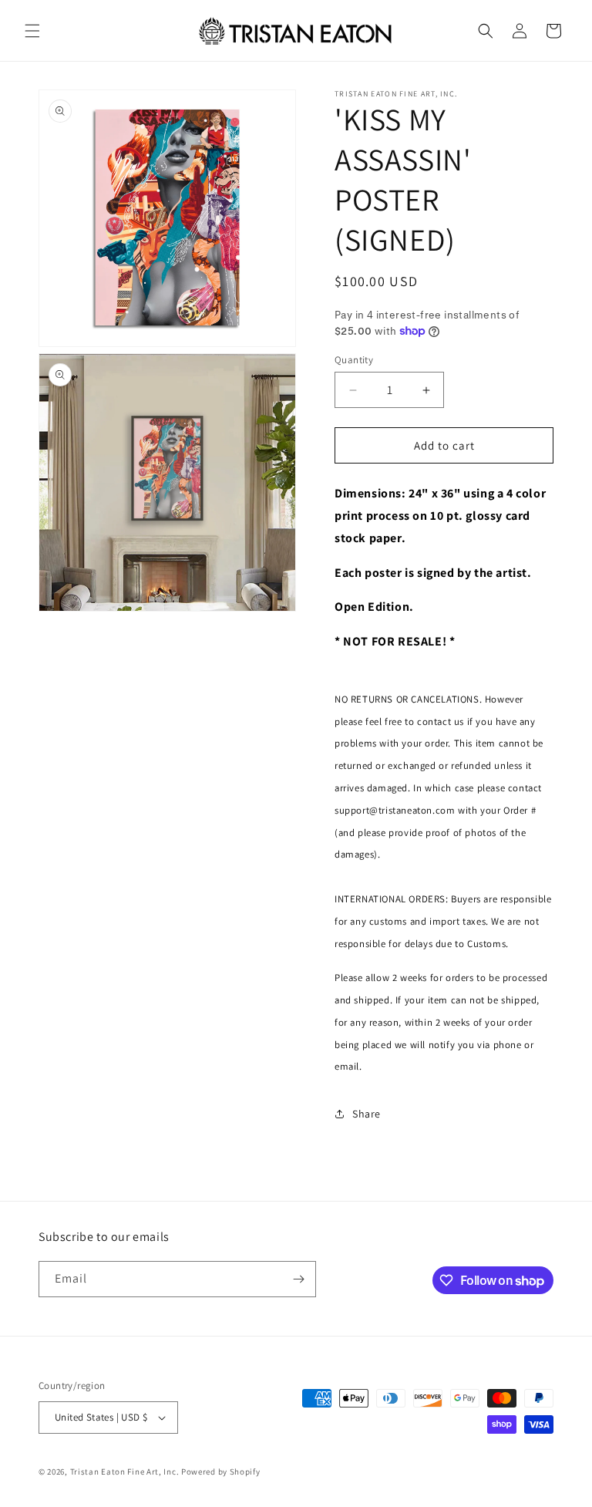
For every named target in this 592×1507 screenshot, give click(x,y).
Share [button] (366, 1114)
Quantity (354, 359)
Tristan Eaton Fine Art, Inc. (125, 1471)
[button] (32, 31)
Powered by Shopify (221, 1471)
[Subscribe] (298, 1279)
